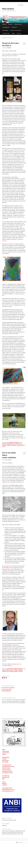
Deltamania (12, 670)
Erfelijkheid (4, 785)
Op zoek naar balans (7, 689)
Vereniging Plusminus (6, 765)
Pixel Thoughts (5, 762)
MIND (3, 779)
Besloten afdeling (6, 443)
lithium (5, 480)
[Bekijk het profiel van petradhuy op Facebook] (2, 677)
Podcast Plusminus (6, 768)
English (13, 33)
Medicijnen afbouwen (18, 668)
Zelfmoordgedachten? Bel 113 (8, 789)
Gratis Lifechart (5, 760)
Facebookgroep (5, 751)
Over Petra (10, 24)
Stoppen (18, 445)
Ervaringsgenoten (6, 27)
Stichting (4, 24)
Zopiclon (22, 301)
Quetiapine (19, 239)
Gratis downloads (6, 33)
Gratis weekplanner (6, 691)
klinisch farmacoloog (13, 649)
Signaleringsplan (5, 757)
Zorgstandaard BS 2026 (7, 771)
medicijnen (9, 445)
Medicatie (17, 442)
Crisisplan (4, 759)
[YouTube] (6, 677)
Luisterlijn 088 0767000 (7, 788)
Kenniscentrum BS (6, 769)
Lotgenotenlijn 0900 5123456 (8, 766)
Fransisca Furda (18, 443)
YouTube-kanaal (5, 752)
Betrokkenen (14, 27)
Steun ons (19, 33)
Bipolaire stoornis (18, 24)
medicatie (4, 445)
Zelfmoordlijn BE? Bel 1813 (8, 791)
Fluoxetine (4, 240)
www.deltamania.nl (16, 664)
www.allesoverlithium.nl (7, 665)
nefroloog (4, 649)
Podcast (4, 754)
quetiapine (14, 445)
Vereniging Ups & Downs (7, 772)
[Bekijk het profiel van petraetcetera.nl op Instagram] (4, 677)
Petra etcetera (8, 8)
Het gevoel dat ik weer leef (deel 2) (10, 44)
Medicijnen (4, 783)
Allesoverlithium (5, 670)
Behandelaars (5, 30)
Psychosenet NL (5, 775)
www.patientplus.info (8, 566)
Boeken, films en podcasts (15, 30)
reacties (20, 671)
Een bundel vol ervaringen (8, 687)
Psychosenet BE (5, 777)
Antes (4, 637)
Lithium (10, 648)
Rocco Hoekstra (10, 671)
